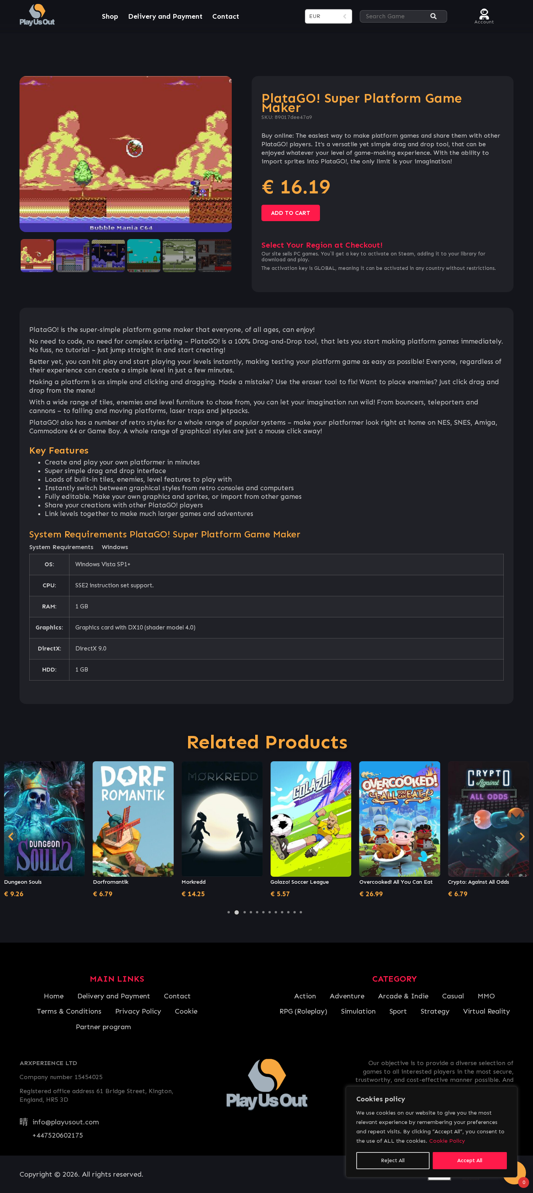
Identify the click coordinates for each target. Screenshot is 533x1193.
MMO (486, 996)
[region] (431, 1131)
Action (305, 996)
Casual (453, 996)
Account (484, 21)
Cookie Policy (447, 1141)
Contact (225, 16)
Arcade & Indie (403, 996)
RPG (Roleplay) (303, 1011)
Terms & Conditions (69, 1011)
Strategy (435, 1011)
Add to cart (290, 212)
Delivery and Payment (165, 16)
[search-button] (433, 16)
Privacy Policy (138, 1011)
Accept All (469, 1160)
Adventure (347, 996)
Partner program (103, 1027)
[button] (228, 912)
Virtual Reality (486, 1011)
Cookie (186, 1011)
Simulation (358, 1011)
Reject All (393, 1160)
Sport (398, 1011)
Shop (110, 16)
